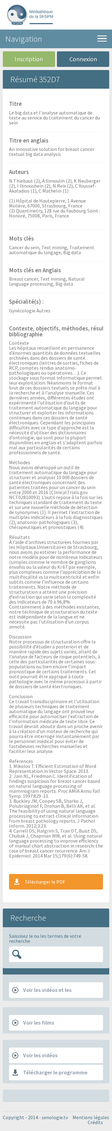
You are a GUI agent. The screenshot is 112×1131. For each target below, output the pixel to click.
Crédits (95, 1122)
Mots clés (21, 239)
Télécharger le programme (55, 1072)
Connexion (83, 59)
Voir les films (38, 1022)
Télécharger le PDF (45, 882)
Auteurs (19, 172)
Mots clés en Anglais (35, 271)
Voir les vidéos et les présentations (42, 992)
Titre (15, 104)
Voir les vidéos (40, 1055)
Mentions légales (90, 1117)
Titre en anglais (29, 141)
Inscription (29, 59)
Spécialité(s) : (26, 302)
